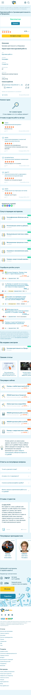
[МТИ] (2, 316)
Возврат (2, 657)
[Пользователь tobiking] (3, 304)
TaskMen (6, 94)
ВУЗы (1, 683)
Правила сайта (4, 651)
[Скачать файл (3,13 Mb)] (26, 87)
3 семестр (5, 64)
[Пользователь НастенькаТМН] (3, 316)
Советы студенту (4, 633)
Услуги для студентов (5, 673)
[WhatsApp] (5, 206)
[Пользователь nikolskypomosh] (3, 278)
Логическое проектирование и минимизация (16, 159)
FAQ (1, 643)
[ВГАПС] (2, 304)
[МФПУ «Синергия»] (2, 278)
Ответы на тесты (4, 677)
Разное (2, 639)
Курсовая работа (7, 54)
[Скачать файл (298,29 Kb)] (26, 85)
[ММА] (2, 291)
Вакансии (2, 665)
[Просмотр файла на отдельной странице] (28, 85)
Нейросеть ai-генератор (6, 675)
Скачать (15, 23)
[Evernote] (12, 206)
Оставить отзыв (15, 36)
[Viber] (7, 206)
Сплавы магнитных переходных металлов (16, 190)
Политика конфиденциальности (8, 653)
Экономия (2, 635)
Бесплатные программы (6, 631)
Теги (1, 645)
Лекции (2, 679)
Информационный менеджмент (13, 124)
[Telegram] (3, 206)
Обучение (7, 589)
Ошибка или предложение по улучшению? (11, 91)
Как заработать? (4, 685)
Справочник (3, 641)
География (5, 59)
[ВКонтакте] (9, 206)
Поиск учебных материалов (7, 671)
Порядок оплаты (4, 655)
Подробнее (8, 596)
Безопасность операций (6, 659)
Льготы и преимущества (6, 637)
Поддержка (3, 663)
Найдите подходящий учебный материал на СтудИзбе (16, 452)
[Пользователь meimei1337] (3, 291)
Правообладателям (5, 661)
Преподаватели (4, 681)
